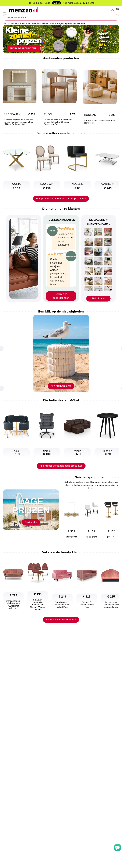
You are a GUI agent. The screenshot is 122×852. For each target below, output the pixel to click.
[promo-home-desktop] (61, 39)
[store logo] (59, 10)
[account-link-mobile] (113, 10)
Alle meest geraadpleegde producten (61, 465)
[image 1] (88, 232)
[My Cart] (117, 9)
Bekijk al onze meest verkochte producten (61, 198)
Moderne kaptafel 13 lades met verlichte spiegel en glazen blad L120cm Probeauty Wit (18, 122)
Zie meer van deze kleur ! (61, 619)
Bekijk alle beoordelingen (61, 296)
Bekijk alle (98, 298)
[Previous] (6, 91)
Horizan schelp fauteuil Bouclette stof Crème (99, 121)
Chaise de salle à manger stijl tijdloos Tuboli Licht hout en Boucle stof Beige (58, 122)
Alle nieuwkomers (61, 386)
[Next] (115, 513)
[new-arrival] (61, 353)
